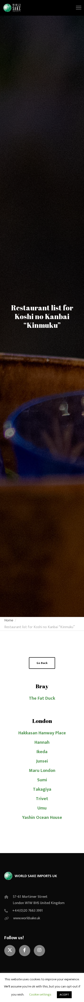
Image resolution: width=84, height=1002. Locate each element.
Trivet (42, 799)
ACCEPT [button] (64, 994)
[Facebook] (24, 950)
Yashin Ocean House (42, 817)
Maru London (42, 770)
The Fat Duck (42, 698)
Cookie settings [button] (40, 994)
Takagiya (42, 789)
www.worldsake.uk (26, 918)
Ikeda (42, 752)
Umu (42, 808)
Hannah (42, 742)
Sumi (42, 780)
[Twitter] (9, 950)
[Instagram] (39, 950)
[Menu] (76, 8)
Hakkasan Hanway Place (42, 733)
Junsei (42, 761)
